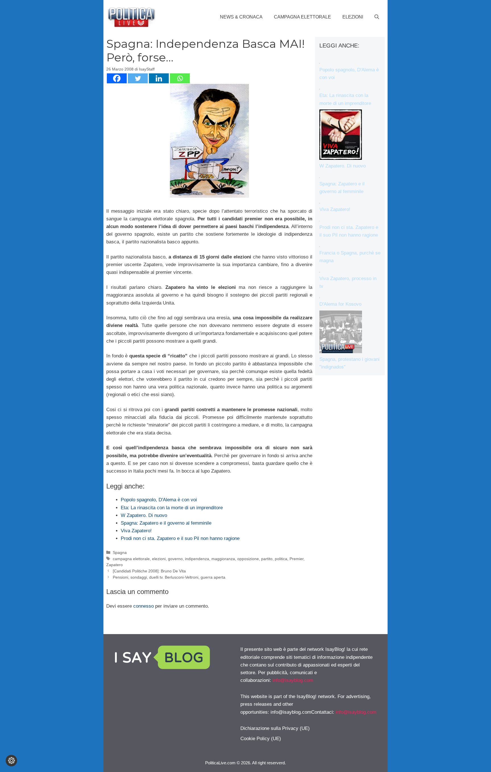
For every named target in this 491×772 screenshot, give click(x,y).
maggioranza (223, 558)
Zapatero (114, 564)
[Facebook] (117, 78)
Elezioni (352, 17)
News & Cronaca (241, 17)
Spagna (120, 552)
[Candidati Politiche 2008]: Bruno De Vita (149, 571)
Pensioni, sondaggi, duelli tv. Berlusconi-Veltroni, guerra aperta (169, 577)
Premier (296, 558)
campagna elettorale (131, 558)
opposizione (248, 558)
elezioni (159, 558)
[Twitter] (138, 78)
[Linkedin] (159, 78)
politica (281, 558)
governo (175, 558)
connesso (143, 606)
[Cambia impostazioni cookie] (11, 760)
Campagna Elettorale (302, 17)
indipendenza (197, 558)
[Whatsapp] (180, 78)
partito (266, 558)
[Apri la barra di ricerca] (377, 17)
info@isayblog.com (292, 680)
